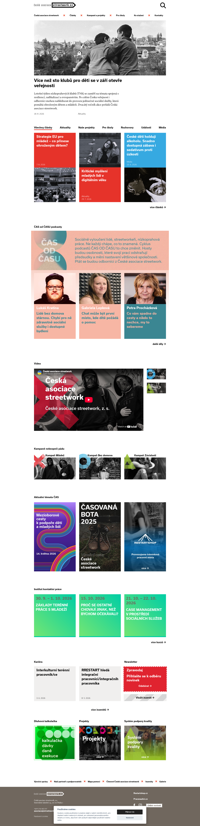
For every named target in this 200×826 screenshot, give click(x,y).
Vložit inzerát (145, 697)
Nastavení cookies (41, 816)
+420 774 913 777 (40, 808)
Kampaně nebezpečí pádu (49, 448)
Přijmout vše (129, 812)
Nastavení (130, 818)
